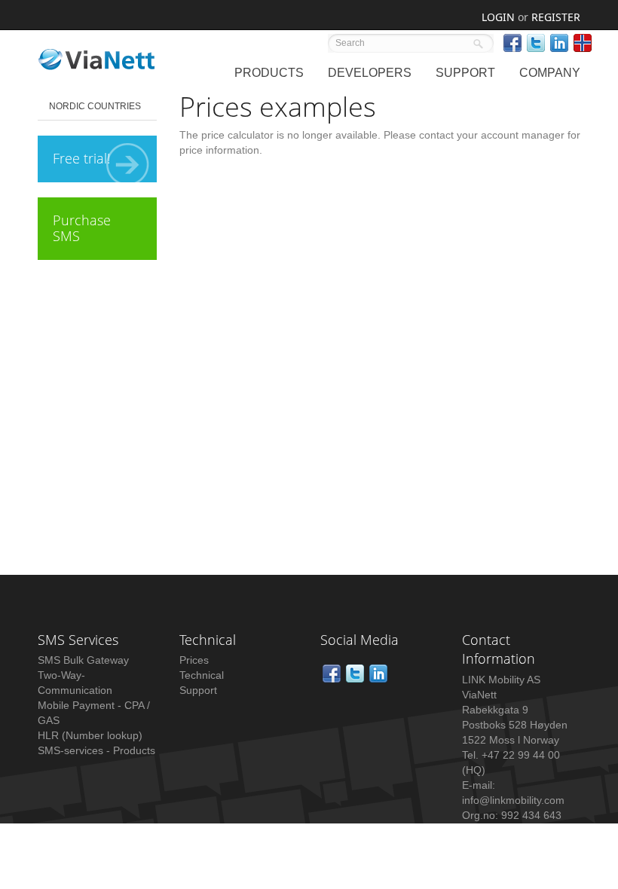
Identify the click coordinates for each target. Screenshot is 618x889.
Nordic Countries (95, 106)
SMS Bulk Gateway (83, 660)
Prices (194, 660)
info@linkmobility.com (513, 800)
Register (555, 17)
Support (198, 690)
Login (498, 17)
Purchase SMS (82, 228)
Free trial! (81, 158)
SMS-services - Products (96, 750)
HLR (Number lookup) (90, 735)
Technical (201, 675)
